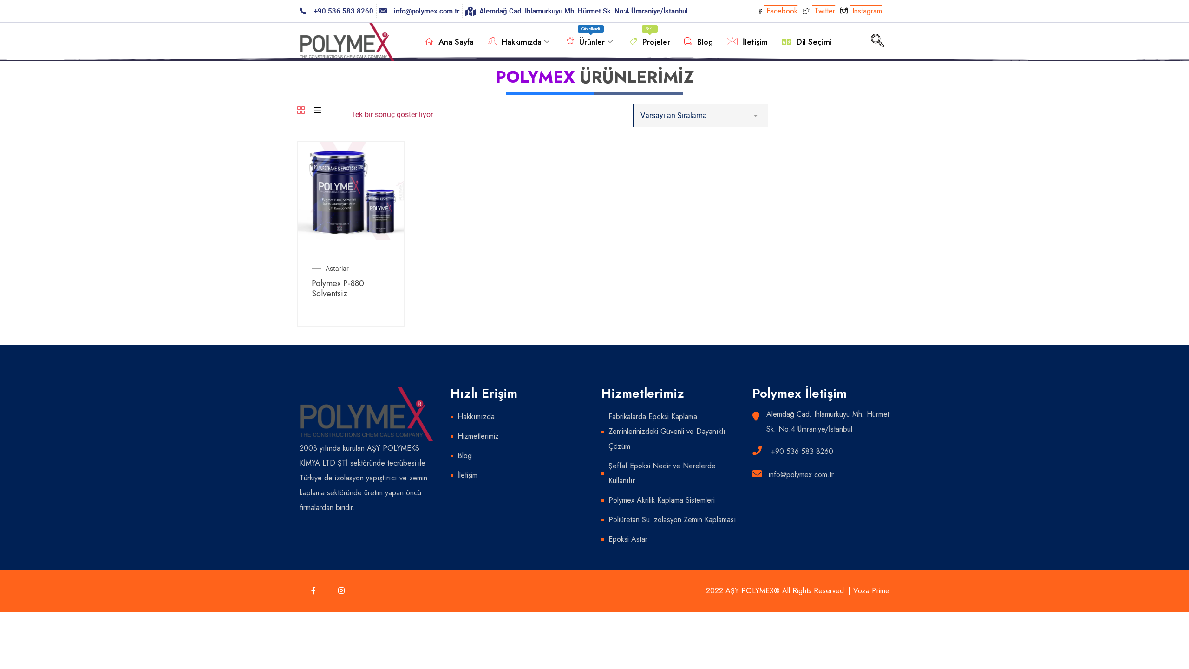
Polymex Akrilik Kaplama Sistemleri (661, 500)
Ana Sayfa (456, 41)
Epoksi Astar (627, 539)
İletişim (755, 41)
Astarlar (337, 268)
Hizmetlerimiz (478, 436)
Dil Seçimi (814, 41)
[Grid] (301, 110)
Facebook (780, 11)
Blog (705, 41)
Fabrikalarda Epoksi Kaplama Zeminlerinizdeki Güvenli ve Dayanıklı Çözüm (666, 431)
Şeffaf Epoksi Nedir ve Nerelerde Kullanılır (662, 473)
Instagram (866, 11)
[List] (317, 110)
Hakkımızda (522, 41)
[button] (877, 42)
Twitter (823, 11)
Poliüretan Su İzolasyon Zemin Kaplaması (672, 519)
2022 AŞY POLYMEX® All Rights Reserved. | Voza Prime (797, 590)
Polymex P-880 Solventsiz (338, 288)
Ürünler (592, 36)
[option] (351, 191)
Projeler (656, 36)
